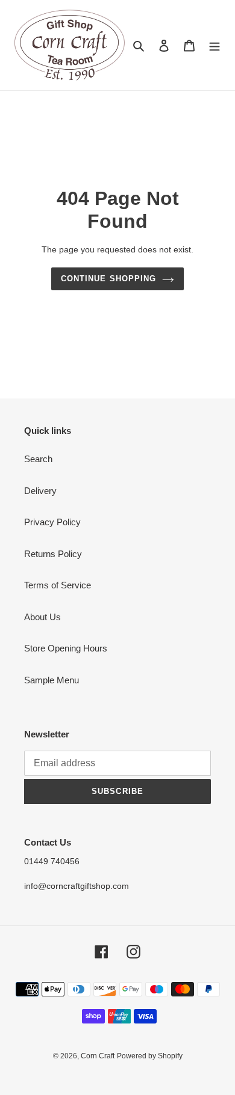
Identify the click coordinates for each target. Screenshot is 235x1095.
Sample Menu (51, 680)
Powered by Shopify (150, 1056)
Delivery (40, 491)
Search (38, 459)
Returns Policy (53, 554)
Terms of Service (57, 585)
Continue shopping (108, 278)
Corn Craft (97, 1056)
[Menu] (214, 45)
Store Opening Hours (65, 648)
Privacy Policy (52, 522)
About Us (42, 617)
